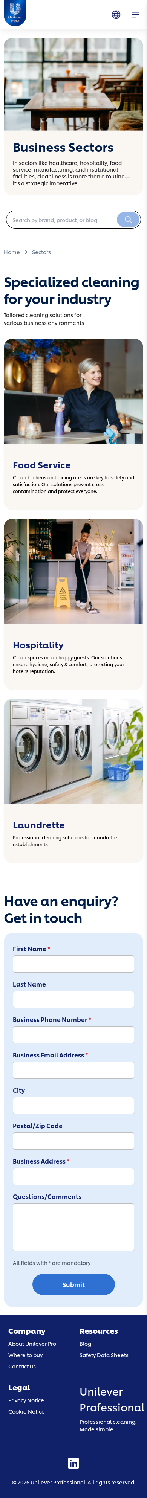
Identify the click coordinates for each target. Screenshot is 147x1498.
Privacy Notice (26, 1399)
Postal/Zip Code (38, 1125)
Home (12, 251)
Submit (74, 1284)
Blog (85, 1343)
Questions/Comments (47, 1196)
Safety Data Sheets (104, 1354)
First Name (31, 948)
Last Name (29, 984)
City (19, 1090)
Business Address (41, 1161)
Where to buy (25, 1354)
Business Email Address (50, 1055)
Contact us (22, 1366)
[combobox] (73, 220)
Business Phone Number (52, 1019)
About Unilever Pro (32, 1343)
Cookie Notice (26, 1411)
